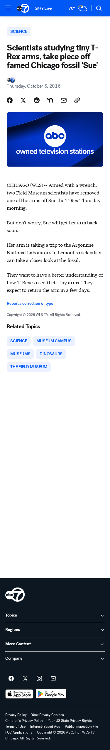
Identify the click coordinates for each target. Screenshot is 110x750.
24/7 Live (43, 8)
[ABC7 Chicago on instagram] (39, 679)
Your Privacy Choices (47, 715)
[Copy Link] (77, 100)
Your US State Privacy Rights (70, 720)
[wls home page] (15, 595)
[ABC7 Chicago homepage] (23, 8)
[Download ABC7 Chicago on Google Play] (51, 694)
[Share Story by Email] (64, 100)
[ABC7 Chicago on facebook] (11, 679)
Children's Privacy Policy (24, 720)
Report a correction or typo (30, 303)
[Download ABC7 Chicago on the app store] (19, 694)
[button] (8, 8)
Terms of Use (15, 726)
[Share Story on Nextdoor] (50, 100)
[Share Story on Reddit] (37, 100)
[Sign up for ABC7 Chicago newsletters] (53, 679)
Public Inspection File (81, 726)
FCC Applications (18, 732)
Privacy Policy (16, 715)
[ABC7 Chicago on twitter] (25, 679)
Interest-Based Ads (45, 726)
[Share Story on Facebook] (10, 100)
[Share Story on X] (23, 100)
